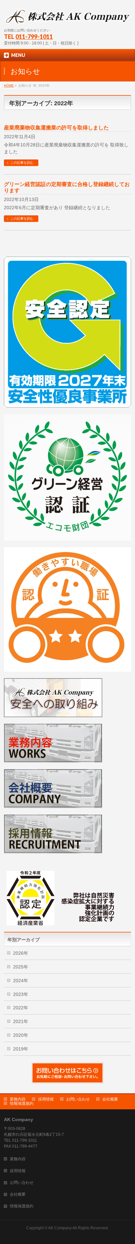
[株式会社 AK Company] (67, 17)
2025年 (20, 966)
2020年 (20, 1035)
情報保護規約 (21, 1103)
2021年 (20, 1021)
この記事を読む (21, 162)
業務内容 (18, 1099)
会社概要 (110, 1099)
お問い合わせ (78, 1099)
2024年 (20, 980)
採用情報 (46, 1099)
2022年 (20, 1007)
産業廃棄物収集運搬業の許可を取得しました (56, 127)
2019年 (20, 1048)
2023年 (20, 994)
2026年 (20, 953)
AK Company (60, 1228)
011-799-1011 (34, 36)
